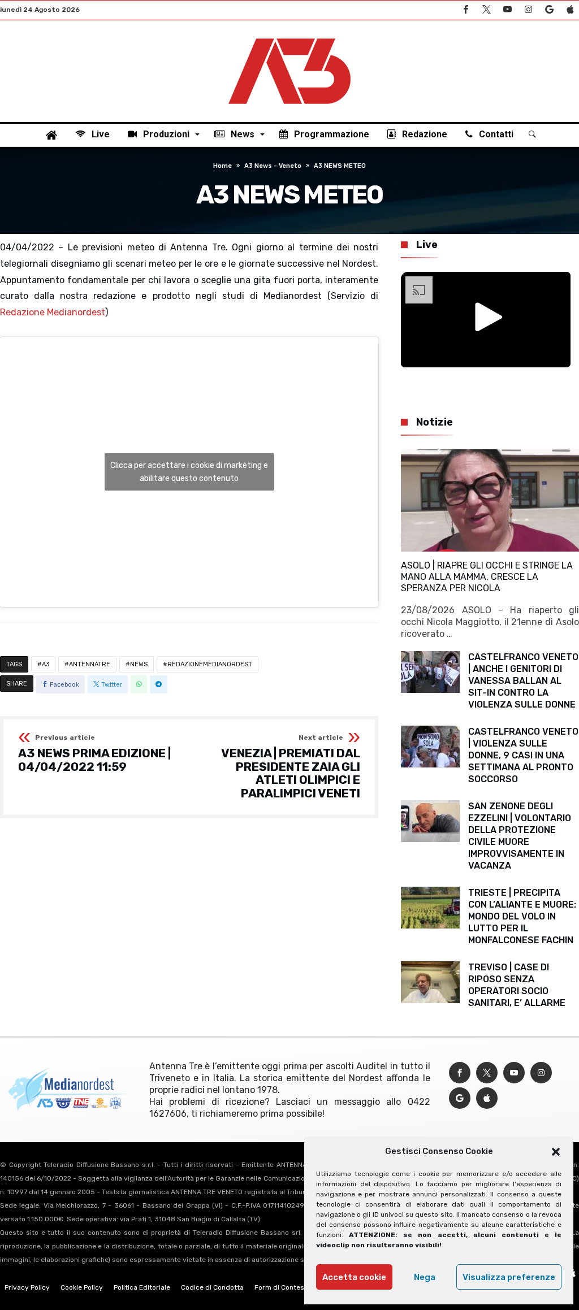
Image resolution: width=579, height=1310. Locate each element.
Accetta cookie (354, 1277)
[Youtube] (507, 10)
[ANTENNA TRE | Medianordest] (289, 37)
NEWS (139, 664)
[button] (555, 1151)
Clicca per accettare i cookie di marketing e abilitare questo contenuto (189, 472)
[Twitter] (486, 10)
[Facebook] (465, 10)
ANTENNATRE (89, 664)
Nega (424, 1277)
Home (222, 166)
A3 (45, 664)
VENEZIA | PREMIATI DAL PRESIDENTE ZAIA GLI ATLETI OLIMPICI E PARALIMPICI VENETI (290, 767)
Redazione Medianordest (52, 312)
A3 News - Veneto (272, 166)
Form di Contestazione (291, 1287)
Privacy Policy (27, 1287)
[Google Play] (549, 10)
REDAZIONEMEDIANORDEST (209, 664)
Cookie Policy (82, 1287)
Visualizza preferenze (509, 1277)
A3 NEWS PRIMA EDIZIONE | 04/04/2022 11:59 (94, 753)
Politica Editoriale (142, 1287)
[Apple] (570, 10)
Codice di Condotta (212, 1287)
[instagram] (528, 10)
